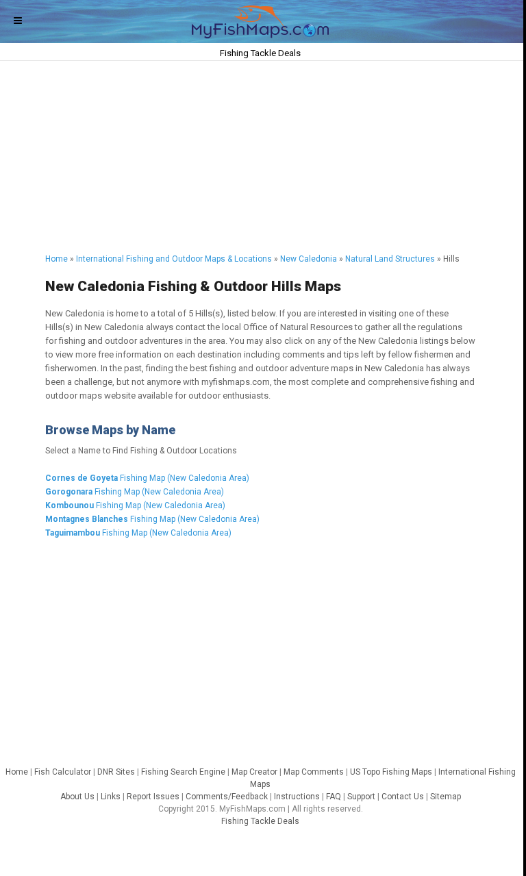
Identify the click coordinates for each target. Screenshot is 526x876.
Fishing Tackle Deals (260, 821)
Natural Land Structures (390, 259)
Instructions (297, 796)
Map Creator (254, 772)
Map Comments (314, 772)
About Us (77, 796)
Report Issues (153, 796)
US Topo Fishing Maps (391, 772)
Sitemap (445, 796)
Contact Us (402, 796)
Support (361, 796)
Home (56, 259)
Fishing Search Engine (183, 772)
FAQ (333, 796)
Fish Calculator (62, 772)
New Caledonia (308, 259)
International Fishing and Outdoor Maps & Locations (174, 259)
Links (111, 796)
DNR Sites (116, 772)
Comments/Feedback (227, 796)
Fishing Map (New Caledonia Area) (147, 478)
